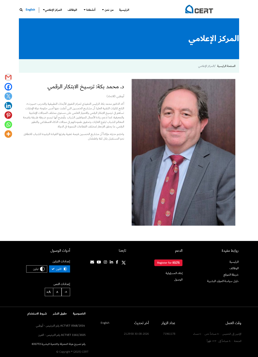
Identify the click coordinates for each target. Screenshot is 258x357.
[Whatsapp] (8, 124)
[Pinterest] (8, 115)
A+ (48, 292)
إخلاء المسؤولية (174, 273)
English (30, 9)
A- (65, 292)
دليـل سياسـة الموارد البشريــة (223, 281)
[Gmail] (8, 77)
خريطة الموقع (231, 274)
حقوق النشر (60, 313)
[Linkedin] (8, 105)
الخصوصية (79, 313)
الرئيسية (124, 9)
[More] (8, 134)
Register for (168, 262)
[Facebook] (8, 87)
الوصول (178, 279)
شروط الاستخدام (37, 313)
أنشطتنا (90, 9)
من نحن (109, 9)
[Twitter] (8, 96)
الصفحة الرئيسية (226, 66)
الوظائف (72, 9)
